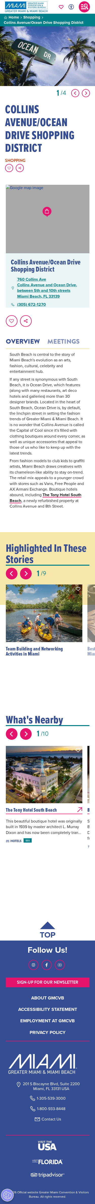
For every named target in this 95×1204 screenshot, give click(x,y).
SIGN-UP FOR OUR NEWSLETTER (47, 982)
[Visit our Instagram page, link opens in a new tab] (33, 965)
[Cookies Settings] (7, 1195)
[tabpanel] (47, 437)
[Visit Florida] (47, 1161)
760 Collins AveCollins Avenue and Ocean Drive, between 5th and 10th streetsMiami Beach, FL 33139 (47, 288)
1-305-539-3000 (51, 1098)
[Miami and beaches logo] (47, 1064)
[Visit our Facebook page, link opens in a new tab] (47, 965)
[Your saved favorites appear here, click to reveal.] (61, 6)
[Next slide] (26, 573)
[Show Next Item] (86, 93)
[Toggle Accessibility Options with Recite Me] (71, 6)
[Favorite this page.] (9, 168)
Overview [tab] (23, 341)
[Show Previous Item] (75, 93)
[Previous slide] (11, 573)
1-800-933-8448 (51, 1108)
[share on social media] (20, 168)
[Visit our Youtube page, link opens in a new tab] (60, 965)
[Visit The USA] (47, 1146)
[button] (78, 588)
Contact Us (51, 1119)
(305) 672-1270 (31, 304)
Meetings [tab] (63, 341)
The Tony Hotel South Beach (45, 497)
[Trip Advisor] (47, 1175)
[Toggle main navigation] (84, 6)
